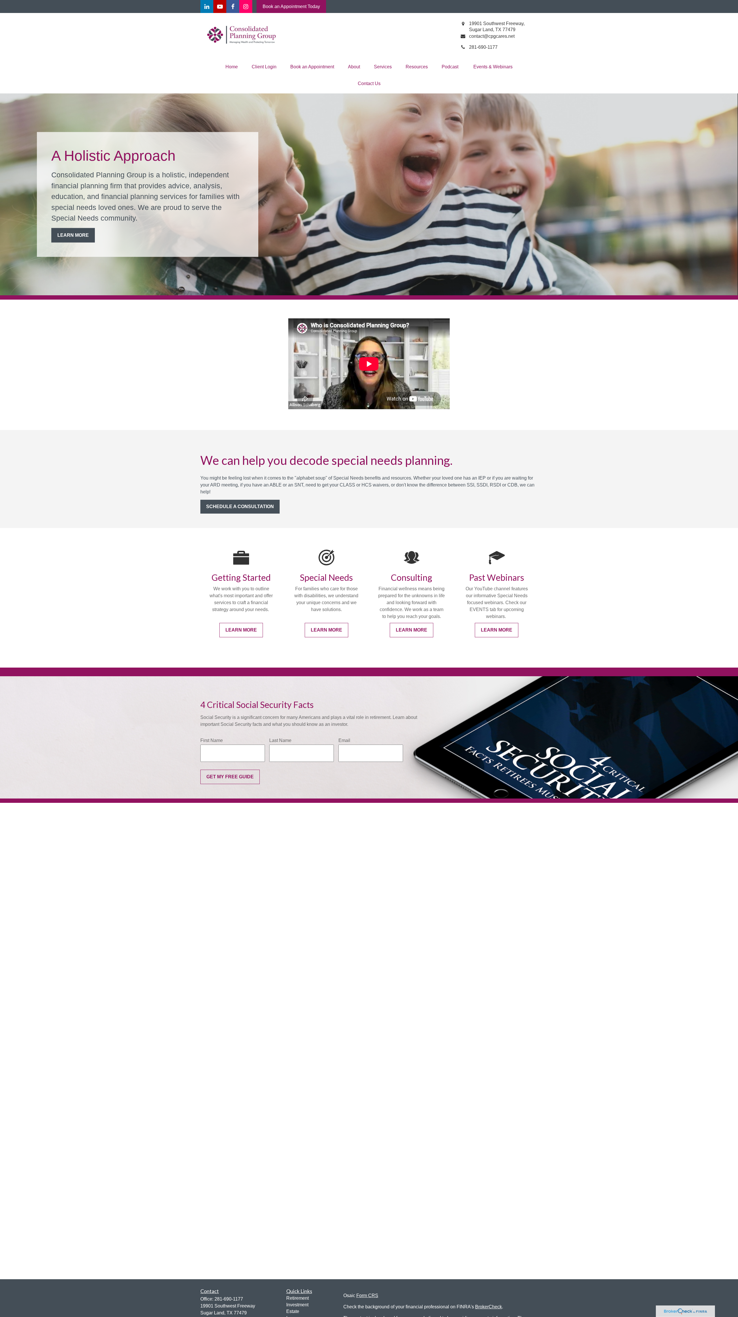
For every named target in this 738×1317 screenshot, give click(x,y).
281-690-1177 (228, 1299)
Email (344, 740)
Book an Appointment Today (291, 6)
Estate (292, 1311)
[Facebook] (232, 6)
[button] (232, 67)
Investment (297, 1304)
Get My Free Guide (230, 776)
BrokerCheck (488, 1306)
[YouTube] (219, 6)
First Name (211, 740)
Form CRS (367, 1295)
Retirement (297, 1298)
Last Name (280, 740)
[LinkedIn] (206, 6)
